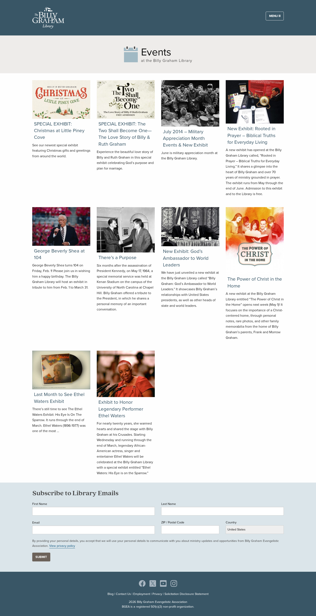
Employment (141, 594)
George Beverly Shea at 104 (59, 254)
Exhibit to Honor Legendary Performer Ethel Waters (120, 409)
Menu (274, 16)
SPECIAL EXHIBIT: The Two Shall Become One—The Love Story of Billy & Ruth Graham (125, 134)
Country (231, 522)
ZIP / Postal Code (172, 522)
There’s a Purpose (117, 257)
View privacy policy (62, 545)
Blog (110, 594)
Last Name (168, 503)
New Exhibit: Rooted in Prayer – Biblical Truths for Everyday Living (251, 135)
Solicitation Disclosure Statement (186, 594)
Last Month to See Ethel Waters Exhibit (59, 398)
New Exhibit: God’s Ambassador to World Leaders (186, 258)
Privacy (157, 594)
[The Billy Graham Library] (48, 17)
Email (36, 522)
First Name (39, 503)
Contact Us (123, 594)
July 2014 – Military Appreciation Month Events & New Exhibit (185, 138)
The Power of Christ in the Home (254, 282)
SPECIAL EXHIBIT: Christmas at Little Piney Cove (59, 130)
